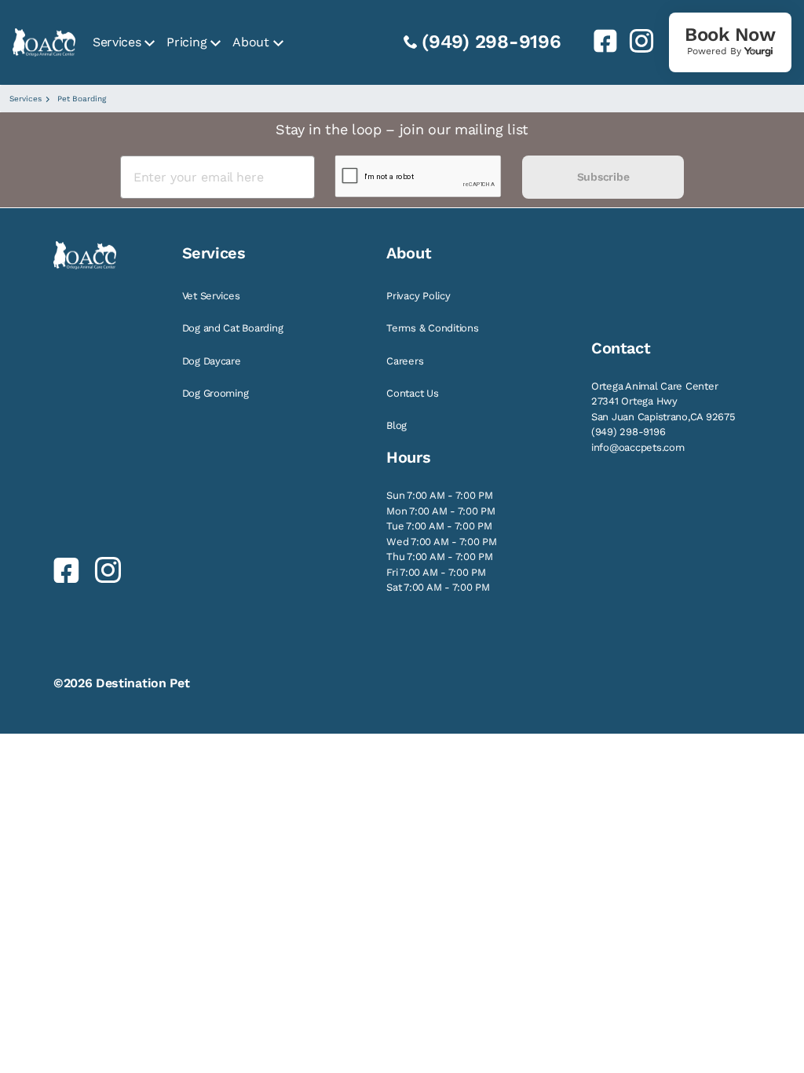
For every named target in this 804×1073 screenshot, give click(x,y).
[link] (599, 41)
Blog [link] (396, 425)
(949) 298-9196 (491, 42)
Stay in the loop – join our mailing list (402, 129)
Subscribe (603, 176)
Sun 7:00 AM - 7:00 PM (439, 495)
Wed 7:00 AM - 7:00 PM (441, 541)
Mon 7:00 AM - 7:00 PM (440, 511)
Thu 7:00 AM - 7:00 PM (439, 556)
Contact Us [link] (412, 393)
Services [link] (117, 42)
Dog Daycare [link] (211, 361)
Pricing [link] (186, 42)
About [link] (250, 42)
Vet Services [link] (211, 296)
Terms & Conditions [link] (432, 328)
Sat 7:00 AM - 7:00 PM (438, 587)
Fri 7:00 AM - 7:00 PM (436, 572)
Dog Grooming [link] (215, 393)
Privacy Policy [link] (418, 296)
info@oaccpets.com (638, 447)
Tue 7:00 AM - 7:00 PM (439, 526)
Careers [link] (404, 361)
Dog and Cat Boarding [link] (232, 328)
